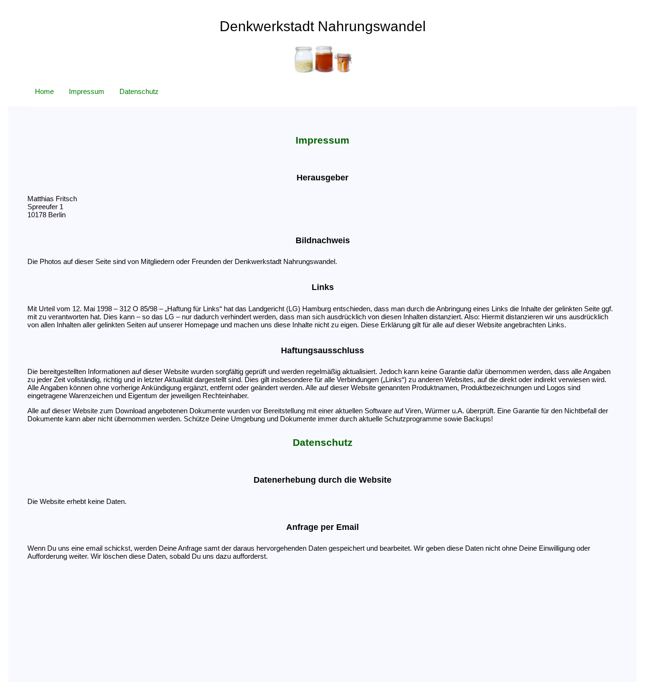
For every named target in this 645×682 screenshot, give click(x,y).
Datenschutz (139, 91)
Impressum (86, 91)
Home (44, 91)
